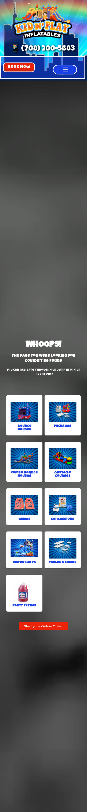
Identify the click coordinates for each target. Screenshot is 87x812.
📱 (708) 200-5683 (42, 49)
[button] (19, 67)
